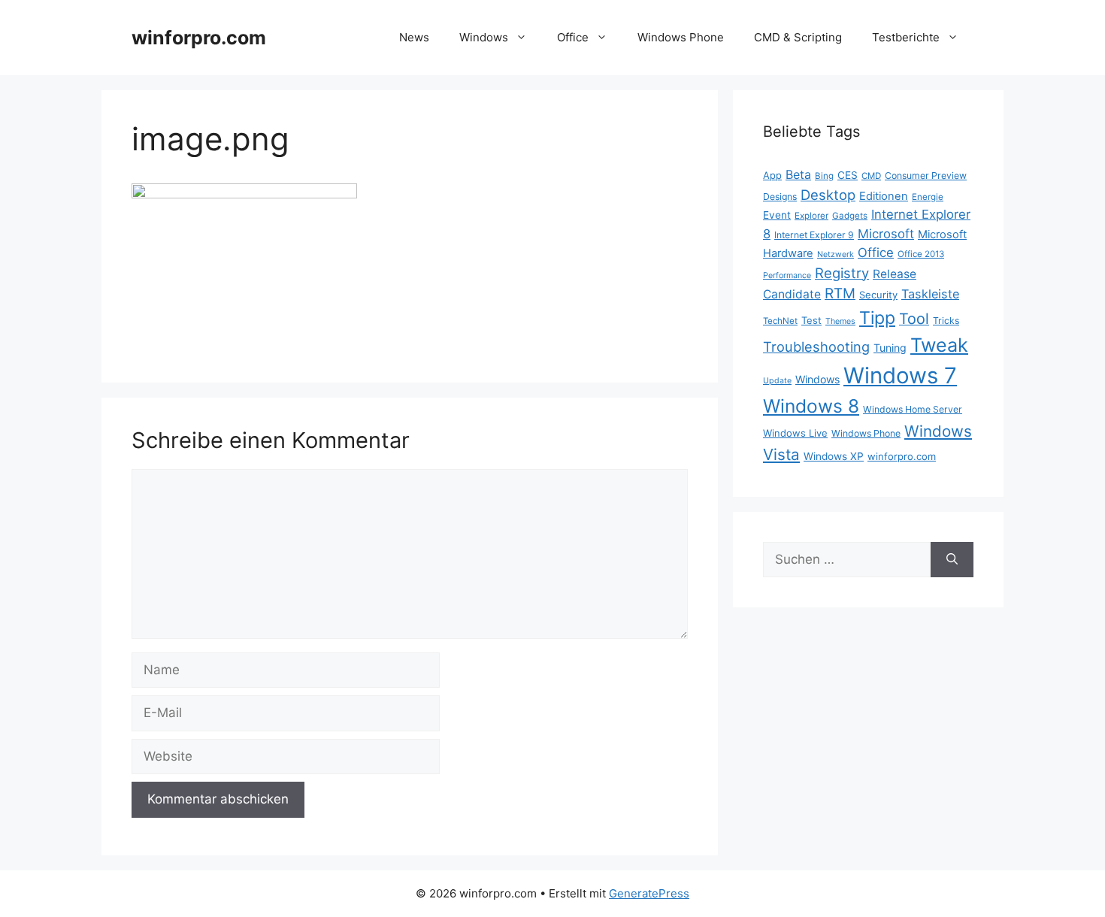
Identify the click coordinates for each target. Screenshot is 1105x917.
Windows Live (795, 433)
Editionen (883, 196)
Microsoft (886, 233)
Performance (787, 275)
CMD (871, 176)
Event (777, 215)
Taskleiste (930, 293)
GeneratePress (649, 893)
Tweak (939, 345)
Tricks (946, 320)
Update (777, 381)
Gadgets (849, 215)
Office (573, 37)
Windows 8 (811, 406)
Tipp (877, 317)
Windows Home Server (912, 409)
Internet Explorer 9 (814, 235)
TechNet (780, 321)
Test (811, 320)
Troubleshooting (816, 346)
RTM (840, 293)
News (414, 37)
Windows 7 (900, 375)
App (772, 175)
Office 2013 (921, 254)
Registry (842, 273)
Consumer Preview (926, 175)
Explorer (811, 215)
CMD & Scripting (798, 37)
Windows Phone (680, 37)
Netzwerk (835, 254)
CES (847, 175)
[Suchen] (952, 560)
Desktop (828, 194)
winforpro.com (199, 37)
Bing (824, 176)
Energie (927, 197)
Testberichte (906, 37)
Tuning (890, 347)
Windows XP (834, 456)
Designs (780, 196)
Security (878, 295)
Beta (798, 174)
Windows (483, 37)
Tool (914, 319)
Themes (840, 321)
